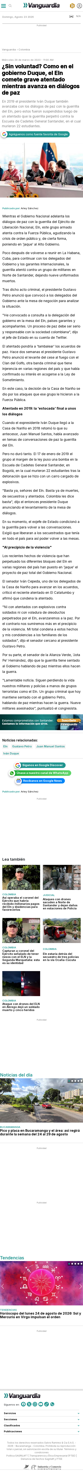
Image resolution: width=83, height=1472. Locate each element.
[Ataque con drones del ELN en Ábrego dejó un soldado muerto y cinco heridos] (21, 983)
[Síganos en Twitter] (29, 1404)
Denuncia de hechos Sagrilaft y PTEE (41, 1458)
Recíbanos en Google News (42, 780)
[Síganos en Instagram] (35, 1404)
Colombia (24, 49)
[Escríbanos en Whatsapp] (52, 1404)
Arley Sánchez (29, 208)
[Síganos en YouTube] (40, 1404)
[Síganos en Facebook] (23, 1404)
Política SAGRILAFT (17, 1455)
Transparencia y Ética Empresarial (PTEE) (52, 1455)
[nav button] (3, 5)
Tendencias (8, 1309)
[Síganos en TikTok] (46, 1404)
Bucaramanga (10, 1127)
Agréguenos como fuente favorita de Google (38, 134)
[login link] (79, 5)
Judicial (49, 895)
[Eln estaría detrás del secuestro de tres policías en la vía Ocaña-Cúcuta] (62, 930)
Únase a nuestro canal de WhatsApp (42, 772)
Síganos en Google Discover (42, 765)
